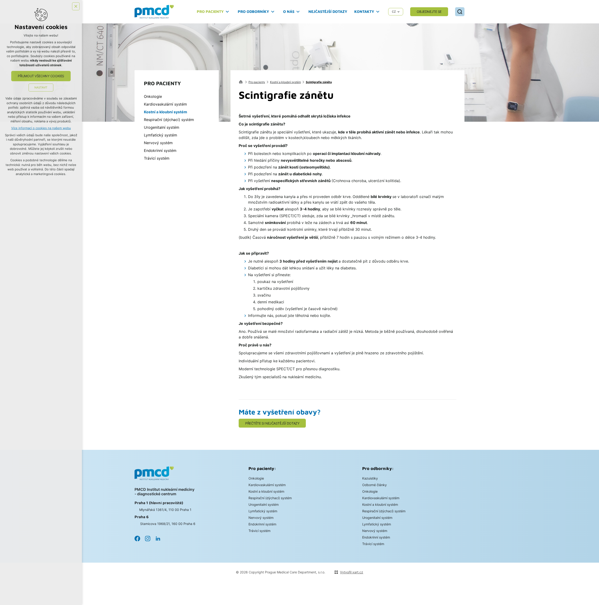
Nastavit (40, 87)
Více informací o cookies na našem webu (41, 128)
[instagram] (147, 538)
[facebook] (137, 538)
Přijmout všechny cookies (41, 76)
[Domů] (242, 81)
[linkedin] (158, 538)
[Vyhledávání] (459, 11)
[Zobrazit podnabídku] (227, 12)
